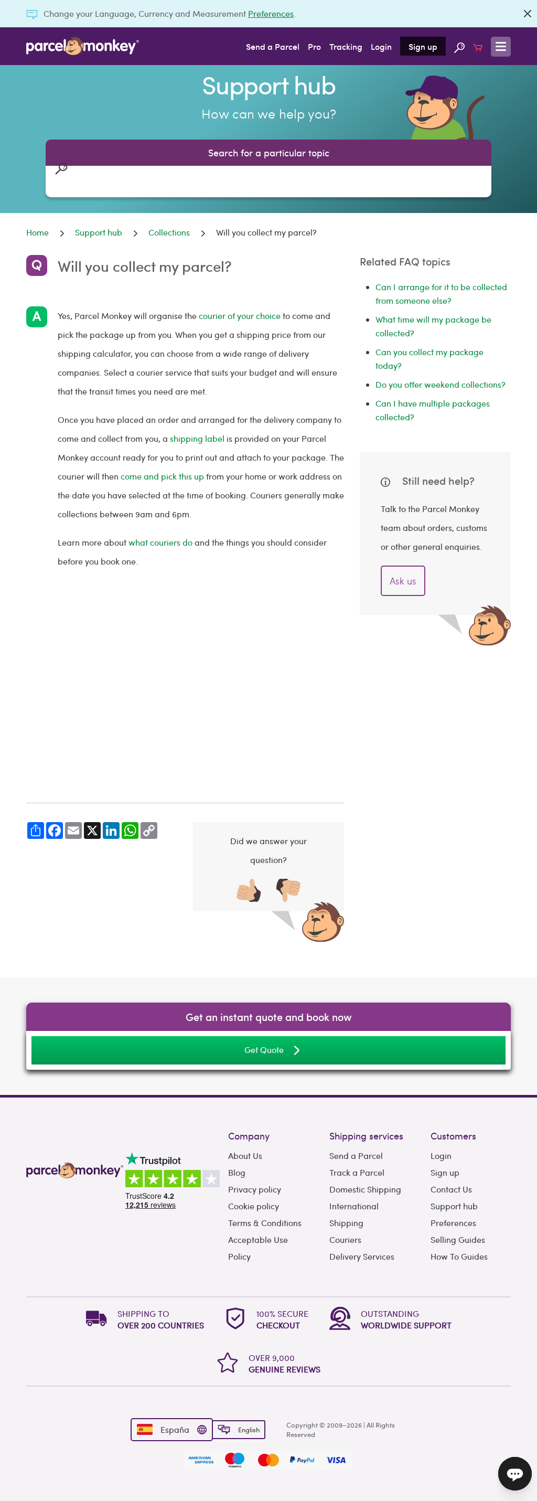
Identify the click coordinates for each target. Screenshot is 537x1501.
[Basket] (477, 46)
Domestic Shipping (365, 1189)
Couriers (345, 1239)
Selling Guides (458, 1239)
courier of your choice (240, 315)
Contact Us (451, 1189)
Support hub (454, 1205)
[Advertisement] (185, 700)
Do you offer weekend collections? (440, 384)
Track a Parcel (356, 1172)
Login (381, 46)
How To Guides (459, 1256)
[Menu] (501, 47)
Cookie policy (253, 1205)
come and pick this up (162, 476)
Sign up (423, 46)
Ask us (403, 580)
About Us (245, 1155)
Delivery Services (361, 1256)
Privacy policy (254, 1189)
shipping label (197, 438)
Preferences (271, 13)
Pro (314, 46)
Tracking (345, 46)
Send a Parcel (272, 46)
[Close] (527, 13)
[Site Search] (459, 46)
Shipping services (366, 1135)
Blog (236, 1172)
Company (249, 1135)
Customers (453, 1135)
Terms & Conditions (265, 1222)
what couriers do (160, 542)
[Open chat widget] (515, 1474)
